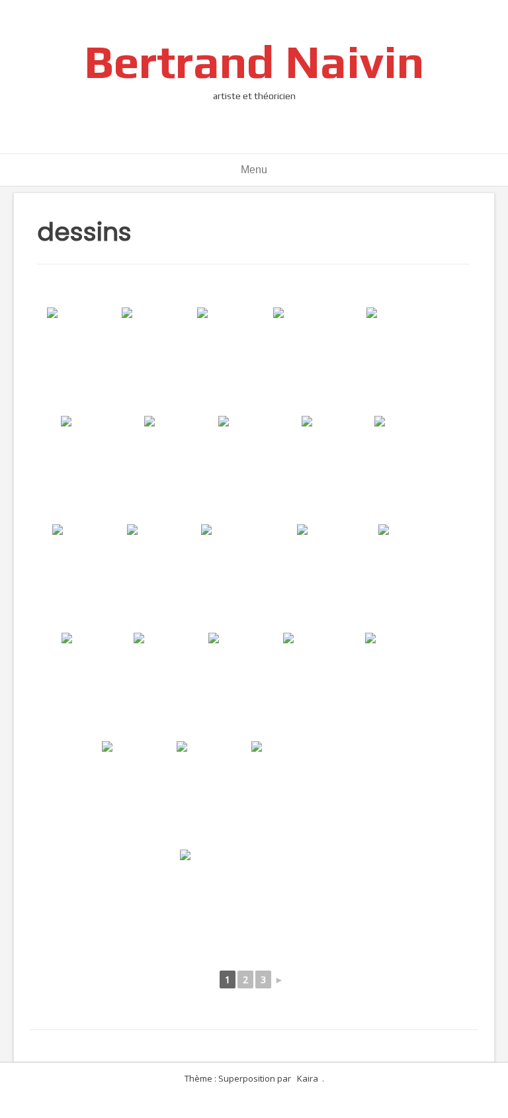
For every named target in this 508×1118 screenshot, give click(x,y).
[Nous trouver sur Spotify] (272, 19)
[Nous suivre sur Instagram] (229, 19)
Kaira (307, 1078)
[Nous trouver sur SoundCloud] (250, 19)
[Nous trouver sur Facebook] (208, 19)
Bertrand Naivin (254, 61)
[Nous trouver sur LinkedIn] (293, 19)
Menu (254, 169)
